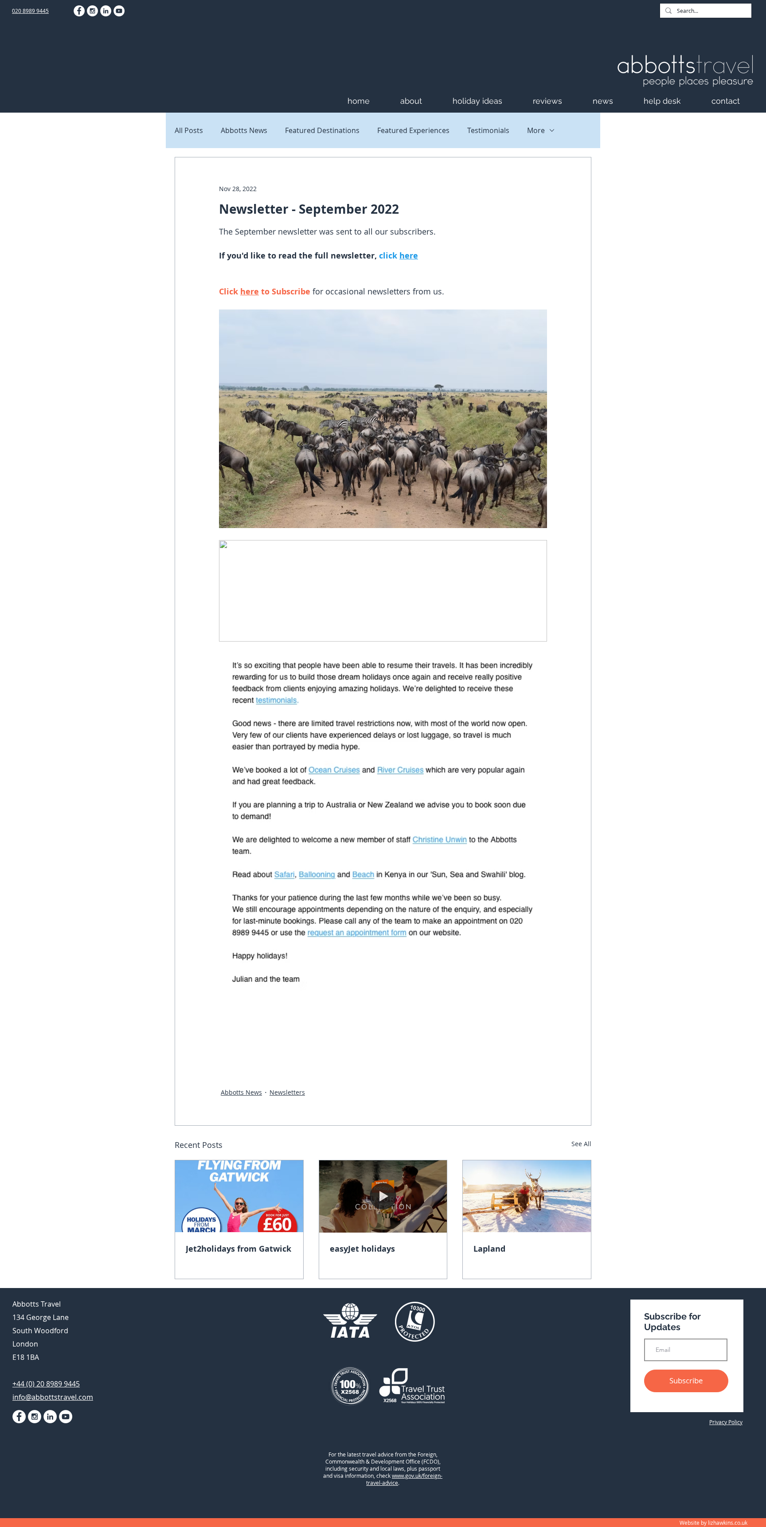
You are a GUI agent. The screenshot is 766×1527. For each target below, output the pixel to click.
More (536, 130)
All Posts (189, 130)
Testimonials (488, 130)
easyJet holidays (362, 1248)
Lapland (489, 1248)
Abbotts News (244, 130)
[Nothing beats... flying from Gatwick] (239, 1196)
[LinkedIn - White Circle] (105, 10)
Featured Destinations (322, 130)
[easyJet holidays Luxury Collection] (383, 1196)
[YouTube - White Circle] (119, 10)
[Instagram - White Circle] (92, 10)
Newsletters (287, 1092)
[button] (422, 100)
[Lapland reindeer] (527, 1196)
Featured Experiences (413, 130)
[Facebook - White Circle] (79, 10)
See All (581, 1143)
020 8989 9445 (30, 10)
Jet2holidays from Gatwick (238, 1248)
